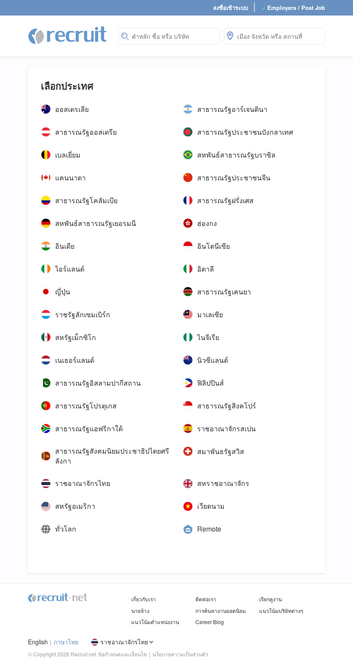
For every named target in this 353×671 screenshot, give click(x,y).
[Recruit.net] (68, 35)
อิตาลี (205, 268)
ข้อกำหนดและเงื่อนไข (122, 654)
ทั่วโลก (65, 529)
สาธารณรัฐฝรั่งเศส (225, 200)
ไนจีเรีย (208, 337)
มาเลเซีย (210, 314)
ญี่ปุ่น (62, 291)
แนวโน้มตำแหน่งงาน (155, 621)
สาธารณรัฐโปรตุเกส (86, 405)
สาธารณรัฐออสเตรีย (86, 131)
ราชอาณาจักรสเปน (226, 428)
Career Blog (209, 621)
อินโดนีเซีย (213, 245)
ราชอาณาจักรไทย (82, 483)
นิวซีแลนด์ (212, 360)
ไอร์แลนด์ (69, 268)
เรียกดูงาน (270, 599)
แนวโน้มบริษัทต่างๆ (281, 610)
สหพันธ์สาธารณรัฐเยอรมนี (95, 223)
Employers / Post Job (293, 7)
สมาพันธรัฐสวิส (220, 451)
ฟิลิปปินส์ (210, 382)
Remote (209, 529)
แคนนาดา (70, 177)
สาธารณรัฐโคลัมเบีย (86, 200)
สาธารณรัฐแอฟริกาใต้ (89, 428)
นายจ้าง (140, 610)
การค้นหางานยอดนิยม (220, 610)
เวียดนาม (211, 506)
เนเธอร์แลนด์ (74, 360)
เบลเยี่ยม (68, 154)
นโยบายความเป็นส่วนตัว (180, 654)
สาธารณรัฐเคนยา (224, 291)
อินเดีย (64, 245)
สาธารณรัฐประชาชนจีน (233, 177)
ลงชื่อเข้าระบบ (230, 7)
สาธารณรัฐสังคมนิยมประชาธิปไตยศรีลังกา (112, 455)
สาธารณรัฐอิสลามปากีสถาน (98, 382)
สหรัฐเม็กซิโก (75, 337)
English (38, 642)
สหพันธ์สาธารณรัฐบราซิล (236, 154)
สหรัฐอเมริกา (75, 506)
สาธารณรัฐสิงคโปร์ (226, 405)
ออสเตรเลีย (72, 109)
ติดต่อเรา (205, 599)
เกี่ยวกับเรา (143, 599)
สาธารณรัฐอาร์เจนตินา (232, 109)
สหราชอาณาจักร (223, 483)
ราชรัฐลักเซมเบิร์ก (82, 314)
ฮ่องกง (207, 223)
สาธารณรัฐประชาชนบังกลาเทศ (245, 131)
